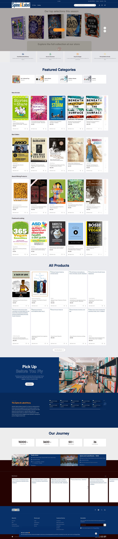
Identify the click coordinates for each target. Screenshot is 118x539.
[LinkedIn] (104, 510)
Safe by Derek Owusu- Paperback (87, 485)
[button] (104, 31)
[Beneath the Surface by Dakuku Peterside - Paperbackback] (76, 108)
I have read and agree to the (90, 528)
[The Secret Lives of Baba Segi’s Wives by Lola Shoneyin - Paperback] (39, 191)
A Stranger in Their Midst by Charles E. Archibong (39, 301)
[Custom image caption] (54, 401)
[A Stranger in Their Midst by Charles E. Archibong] (40, 284)
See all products (58, 350)
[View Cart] (105, 5)
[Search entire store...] (94, 5)
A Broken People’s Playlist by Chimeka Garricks (58, 301)
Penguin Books (15, 246)
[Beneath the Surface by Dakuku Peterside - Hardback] (94, 108)
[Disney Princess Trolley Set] (59, 322)
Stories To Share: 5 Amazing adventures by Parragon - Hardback (20, 123)
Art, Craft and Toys (25, 78)
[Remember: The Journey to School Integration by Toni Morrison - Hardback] (94, 191)
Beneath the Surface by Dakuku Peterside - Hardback (93, 122)
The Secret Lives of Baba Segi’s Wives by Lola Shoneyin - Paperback (38, 207)
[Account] (99, 5)
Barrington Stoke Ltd (73, 298)
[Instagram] (98, 510)
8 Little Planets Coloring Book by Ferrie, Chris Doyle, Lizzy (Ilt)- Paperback (78, 301)
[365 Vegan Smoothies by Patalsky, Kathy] (20, 233)
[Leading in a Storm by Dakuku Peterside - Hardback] (57, 108)
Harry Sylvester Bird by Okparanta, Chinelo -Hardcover (57, 207)
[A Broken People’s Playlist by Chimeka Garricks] (59, 284)
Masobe (106, 121)
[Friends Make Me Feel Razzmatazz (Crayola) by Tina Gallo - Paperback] (39, 108)
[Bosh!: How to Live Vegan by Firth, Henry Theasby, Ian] (94, 233)
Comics (94, 78)
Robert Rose (33, 246)
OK (96, 533)
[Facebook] (95, 510)
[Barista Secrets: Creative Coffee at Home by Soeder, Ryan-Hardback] (57, 233)
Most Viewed (14, 475)
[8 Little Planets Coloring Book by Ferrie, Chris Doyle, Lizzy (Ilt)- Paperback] (78, 284)
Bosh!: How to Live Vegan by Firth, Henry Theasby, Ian (93, 247)
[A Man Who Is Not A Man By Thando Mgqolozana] (97, 284)
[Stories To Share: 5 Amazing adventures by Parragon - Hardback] (20, 108)
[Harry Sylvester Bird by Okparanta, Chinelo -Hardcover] (57, 191)
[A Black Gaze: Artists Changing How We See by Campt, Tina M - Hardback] (97, 322)
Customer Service (60, 518)
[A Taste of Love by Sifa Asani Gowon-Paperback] (21, 284)
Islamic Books (48, 78)
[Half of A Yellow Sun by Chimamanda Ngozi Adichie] (20, 191)
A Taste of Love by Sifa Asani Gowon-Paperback (20, 301)
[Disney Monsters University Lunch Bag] (78, 322)
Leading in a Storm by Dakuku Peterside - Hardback (55, 122)
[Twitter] (101, 510)
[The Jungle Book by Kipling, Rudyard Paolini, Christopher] (76, 190)
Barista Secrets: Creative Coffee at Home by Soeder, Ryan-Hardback (57, 247)
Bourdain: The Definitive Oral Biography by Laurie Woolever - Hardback (93, 165)
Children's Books (72, 78)
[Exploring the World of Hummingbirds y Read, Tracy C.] (40, 322)
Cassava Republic (16, 298)
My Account (37, 518)
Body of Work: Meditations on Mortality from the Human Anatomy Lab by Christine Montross (75, 164)
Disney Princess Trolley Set (56, 336)
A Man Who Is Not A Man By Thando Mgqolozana (96, 301)
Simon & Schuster (71, 246)
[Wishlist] (102, 5)
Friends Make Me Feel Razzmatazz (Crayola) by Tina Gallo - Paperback (38, 122)
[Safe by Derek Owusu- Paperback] (78, 487)
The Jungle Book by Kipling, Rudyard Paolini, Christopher (75, 205)
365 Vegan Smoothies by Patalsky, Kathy (20, 249)
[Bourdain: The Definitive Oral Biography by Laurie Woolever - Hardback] (94, 150)
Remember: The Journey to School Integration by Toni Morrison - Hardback (93, 207)
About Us (14, 518)
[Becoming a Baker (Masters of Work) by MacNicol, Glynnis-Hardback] (76, 233)
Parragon (14, 121)
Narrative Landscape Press (36, 298)
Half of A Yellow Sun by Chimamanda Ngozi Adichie (20, 207)
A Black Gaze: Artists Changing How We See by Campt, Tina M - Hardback (97, 338)
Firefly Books (107, 246)
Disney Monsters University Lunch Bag (77, 336)
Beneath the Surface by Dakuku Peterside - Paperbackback (74, 122)
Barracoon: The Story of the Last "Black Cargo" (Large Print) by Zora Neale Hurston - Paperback (38, 165)
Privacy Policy (77, 534)
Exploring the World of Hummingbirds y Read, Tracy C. (39, 337)
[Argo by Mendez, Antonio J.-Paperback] (20, 150)
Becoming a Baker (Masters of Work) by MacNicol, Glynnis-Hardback (75, 249)
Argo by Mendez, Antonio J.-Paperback (18, 165)
